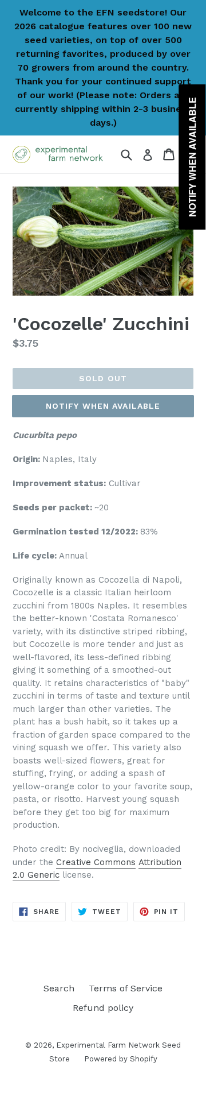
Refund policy (103, 1007)
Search (58, 988)
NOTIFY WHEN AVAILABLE (103, 405)
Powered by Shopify (120, 1059)
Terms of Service (126, 988)
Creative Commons (96, 862)
